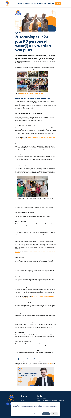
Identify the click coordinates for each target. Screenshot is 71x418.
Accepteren (46, 413)
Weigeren (54, 413)
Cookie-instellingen (37, 413)
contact (26, 364)
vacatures (49, 363)
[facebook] (7, 403)
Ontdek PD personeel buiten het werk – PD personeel (31, 93)
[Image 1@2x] (7, 1)
